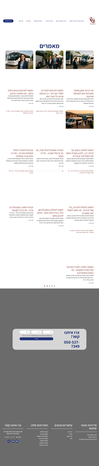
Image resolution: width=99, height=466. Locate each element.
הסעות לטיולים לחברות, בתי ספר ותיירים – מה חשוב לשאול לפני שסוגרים (80, 210)
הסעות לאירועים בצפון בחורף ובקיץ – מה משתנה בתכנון (20, 92)
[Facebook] (17, 441)
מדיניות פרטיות (26, 336)
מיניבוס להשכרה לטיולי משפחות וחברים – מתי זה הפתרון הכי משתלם (22, 153)
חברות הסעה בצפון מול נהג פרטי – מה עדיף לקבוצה (21, 209)
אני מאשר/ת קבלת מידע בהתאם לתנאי (37, 336)
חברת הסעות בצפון (61, 21)
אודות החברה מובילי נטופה (76, 21)
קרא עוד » (91, 106)
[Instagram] (9, 441)
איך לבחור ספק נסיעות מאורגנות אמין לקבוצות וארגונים (83, 93)
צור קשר (21, 21)
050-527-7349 (72, 344)
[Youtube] (13, 441)
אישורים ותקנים (38, 21)
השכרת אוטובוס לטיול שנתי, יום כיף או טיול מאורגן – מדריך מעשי (49, 153)
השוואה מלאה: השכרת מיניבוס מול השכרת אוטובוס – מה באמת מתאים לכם (80, 269)
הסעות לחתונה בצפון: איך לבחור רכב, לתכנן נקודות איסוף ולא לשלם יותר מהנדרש (80, 153)
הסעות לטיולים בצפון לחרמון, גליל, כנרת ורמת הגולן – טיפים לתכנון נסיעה (50, 212)
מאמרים (28, 21)
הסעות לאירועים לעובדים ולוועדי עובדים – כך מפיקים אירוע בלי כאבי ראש (51, 93)
